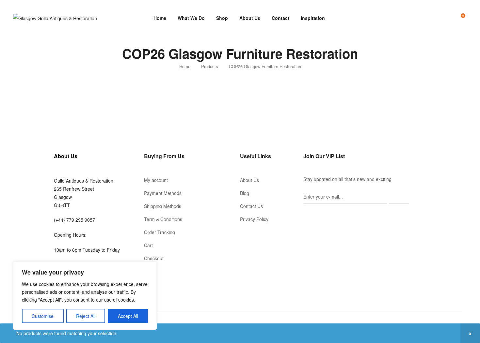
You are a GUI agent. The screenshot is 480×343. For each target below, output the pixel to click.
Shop (222, 18)
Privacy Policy (254, 219)
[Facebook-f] (306, 215)
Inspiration (313, 18)
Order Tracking (159, 232)
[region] (85, 295)
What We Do (191, 18)
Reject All (85, 316)
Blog (244, 193)
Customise (43, 316)
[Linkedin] (324, 215)
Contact (280, 18)
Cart (148, 245)
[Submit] (399, 197)
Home (159, 18)
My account (156, 180)
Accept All (128, 316)
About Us (249, 18)
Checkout (154, 258)
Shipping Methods (162, 206)
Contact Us (251, 206)
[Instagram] (315, 215)
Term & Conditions (163, 219)
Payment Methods (163, 193)
